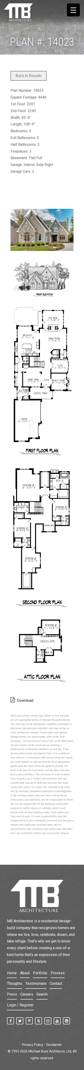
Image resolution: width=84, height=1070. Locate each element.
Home (12, 973)
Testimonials (35, 983)
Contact (56, 983)
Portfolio (40, 973)
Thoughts (14, 983)
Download (24, 700)
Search (42, 994)
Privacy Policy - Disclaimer (42, 1045)
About (25, 973)
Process (58, 973)
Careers (26, 994)
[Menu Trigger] (73, 10)
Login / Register (20, 1005)
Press (12, 994)
